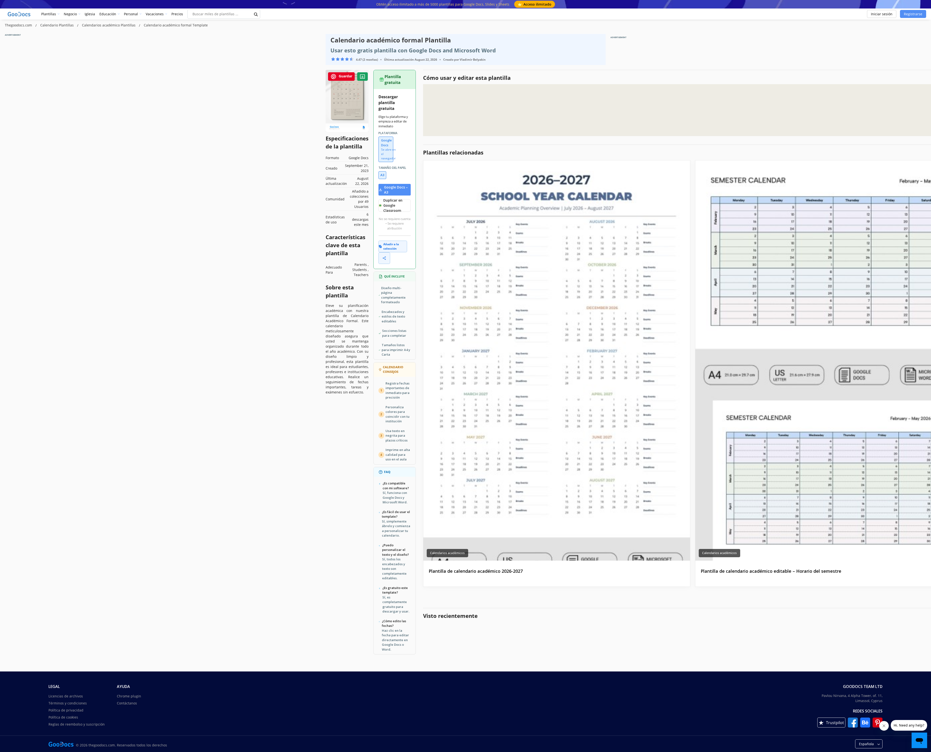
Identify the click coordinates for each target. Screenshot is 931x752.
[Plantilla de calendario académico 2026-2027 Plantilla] (556, 360)
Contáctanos (127, 703)
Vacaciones (155, 14)
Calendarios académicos (447, 553)
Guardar (345, 76)
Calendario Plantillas (57, 25)
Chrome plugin (129, 696)
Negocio (70, 14)
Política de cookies (63, 717)
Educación (107, 14)
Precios (177, 14)
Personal (131, 14)
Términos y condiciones (67, 703)
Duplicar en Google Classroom (392, 205)
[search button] (256, 14)
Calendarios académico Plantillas (109, 25)
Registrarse (913, 14)
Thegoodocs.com (19, 25)
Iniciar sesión (881, 14)
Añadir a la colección (391, 246)
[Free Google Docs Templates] (19, 14)
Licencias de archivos (65, 696)
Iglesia (90, 14)
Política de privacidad (65, 710)
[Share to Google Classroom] (362, 76)
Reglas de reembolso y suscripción (76, 724)
